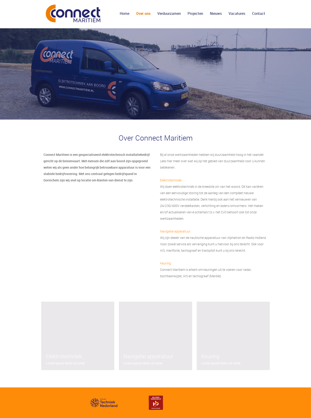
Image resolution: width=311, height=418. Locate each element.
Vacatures (237, 13)
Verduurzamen (169, 13)
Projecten (195, 13)
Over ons (143, 13)
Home (124, 13)
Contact (258, 13)
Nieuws (216, 13)
